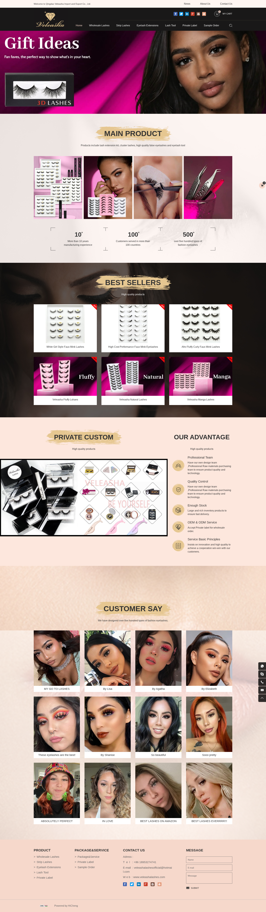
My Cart (225, 13)
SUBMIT (195, 888)
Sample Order (211, 25)
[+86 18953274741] (262, 682)
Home (79, 25)
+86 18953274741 (145, 862)
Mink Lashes (95, 180)
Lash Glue (194, 180)
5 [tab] (221, 109)
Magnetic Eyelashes (99, 191)
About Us (205, 3)
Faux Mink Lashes (98, 186)
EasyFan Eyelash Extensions (154, 191)
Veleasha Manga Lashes (200, 399)
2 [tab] (208, 109)
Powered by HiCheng (66, 905)
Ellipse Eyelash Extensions (152, 186)
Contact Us (226, 3)
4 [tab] (217, 109)
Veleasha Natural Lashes (133, 399)
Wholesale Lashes (99, 25)
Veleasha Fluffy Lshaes (65, 399)
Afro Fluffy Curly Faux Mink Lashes (201, 347)
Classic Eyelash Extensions (153, 180)
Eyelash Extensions (147, 25)
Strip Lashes (123, 25)
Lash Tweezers (197, 186)
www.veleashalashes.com (149, 877)
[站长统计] (44, 906)
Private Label (190, 25)
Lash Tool (170, 25)
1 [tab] (203, 109)
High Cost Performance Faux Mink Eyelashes (133, 347)
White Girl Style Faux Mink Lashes (65, 347)
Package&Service (88, 856)
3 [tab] (212, 109)
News (187, 3)
